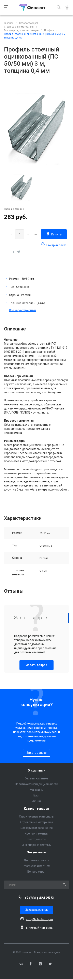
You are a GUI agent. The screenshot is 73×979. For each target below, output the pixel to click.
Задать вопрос (36, 665)
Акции (36, 801)
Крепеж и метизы (36, 833)
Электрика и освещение (36, 827)
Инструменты (37, 839)
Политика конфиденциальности (36, 784)
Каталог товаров (36, 808)
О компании (36, 770)
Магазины (36, 789)
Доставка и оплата (36, 860)
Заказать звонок (36, 909)
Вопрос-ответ (36, 871)
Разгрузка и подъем (36, 866)
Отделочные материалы (36, 822)
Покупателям (36, 852)
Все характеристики (22, 310)
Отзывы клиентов (36, 778)
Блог (36, 795)
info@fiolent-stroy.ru (39, 919)
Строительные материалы (36, 816)
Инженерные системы (36, 844)
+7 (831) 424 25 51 (39, 898)
